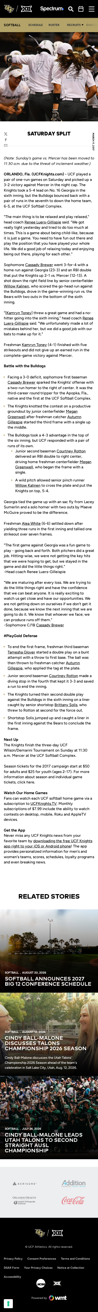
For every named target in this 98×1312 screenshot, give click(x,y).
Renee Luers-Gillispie (42, 222)
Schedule (35, 25)
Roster (54, 25)
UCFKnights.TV (43, 803)
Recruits (74, 25)
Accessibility (12, 1276)
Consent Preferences (41, 1258)
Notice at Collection (70, 1267)
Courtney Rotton (71, 451)
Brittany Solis (65, 705)
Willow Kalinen (16, 286)
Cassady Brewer (39, 264)
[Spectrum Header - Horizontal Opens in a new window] (52, 8)
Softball (12, 972)
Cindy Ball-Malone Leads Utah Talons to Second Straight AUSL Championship (44, 1143)
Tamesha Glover (21, 652)
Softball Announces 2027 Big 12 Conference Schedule (48, 981)
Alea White (31, 523)
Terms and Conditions (75, 1258)
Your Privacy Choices (38, 1267)
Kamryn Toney (18, 313)
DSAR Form (11, 1267)
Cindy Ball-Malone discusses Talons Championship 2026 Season (46, 1043)
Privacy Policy (13, 1258)
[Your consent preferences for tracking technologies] (8, 1303)
